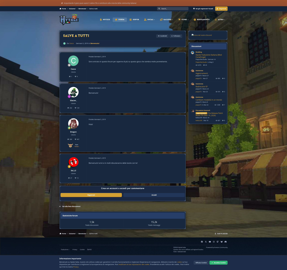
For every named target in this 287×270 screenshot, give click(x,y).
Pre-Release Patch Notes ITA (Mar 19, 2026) (209, 114)
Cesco (71, 43)
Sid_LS (73, 170)
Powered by (217, 247)
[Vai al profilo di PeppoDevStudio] (192, 52)
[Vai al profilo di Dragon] (73, 123)
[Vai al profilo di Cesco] (64, 43)
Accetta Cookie (220, 263)
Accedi (154, 195)
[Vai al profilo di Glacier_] (73, 92)
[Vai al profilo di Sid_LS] (73, 162)
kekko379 (199, 118)
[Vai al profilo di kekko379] (192, 110)
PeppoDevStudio (201, 59)
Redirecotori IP (202, 86)
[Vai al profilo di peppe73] (192, 71)
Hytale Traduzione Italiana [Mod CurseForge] (209, 56)
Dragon (73, 132)
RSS (90, 249)
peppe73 (198, 75)
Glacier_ (73, 100)
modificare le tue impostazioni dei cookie (133, 264)
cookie (179, 262)
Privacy (75, 249)
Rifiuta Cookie (201, 263)
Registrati (91, 195)
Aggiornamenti (202, 73)
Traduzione (65, 249)
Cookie (82, 249)
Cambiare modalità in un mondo (209, 100)
